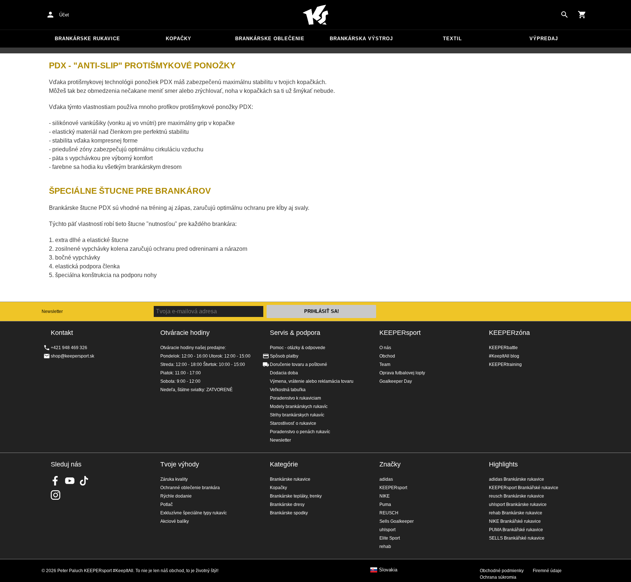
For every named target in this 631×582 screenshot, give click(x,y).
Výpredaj (543, 38)
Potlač (166, 504)
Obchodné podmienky (502, 570)
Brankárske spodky (289, 512)
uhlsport (387, 529)
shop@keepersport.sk (72, 356)
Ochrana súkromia (498, 577)
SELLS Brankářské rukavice (516, 538)
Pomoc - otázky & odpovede (297, 347)
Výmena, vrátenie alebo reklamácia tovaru (311, 381)
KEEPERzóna (509, 332)
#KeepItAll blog (504, 356)
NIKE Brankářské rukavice (515, 521)
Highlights (503, 464)
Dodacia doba (284, 372)
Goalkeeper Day (395, 381)
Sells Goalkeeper (396, 521)
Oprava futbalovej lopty (402, 372)
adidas (386, 479)
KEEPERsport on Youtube (69, 480)
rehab (385, 546)
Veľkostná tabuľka (288, 389)
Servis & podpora (295, 332)
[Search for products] (564, 14)
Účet (64, 15)
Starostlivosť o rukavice (293, 423)
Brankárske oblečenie (270, 38)
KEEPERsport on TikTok (84, 480)
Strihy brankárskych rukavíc (297, 414)
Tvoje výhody (179, 464)
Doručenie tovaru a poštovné (298, 364)
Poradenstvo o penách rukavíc (300, 431)
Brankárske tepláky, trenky (296, 496)
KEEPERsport (400, 332)
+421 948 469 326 (69, 347)
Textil (452, 38)
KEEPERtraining (505, 364)
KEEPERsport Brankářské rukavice (523, 487)
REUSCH (388, 512)
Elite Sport (389, 538)
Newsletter (52, 311)
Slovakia (388, 569)
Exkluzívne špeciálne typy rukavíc (193, 512)
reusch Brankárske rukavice (516, 496)
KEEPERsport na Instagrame (55, 495)
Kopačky (178, 38)
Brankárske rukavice (87, 38)
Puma (385, 504)
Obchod (387, 356)
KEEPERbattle (503, 347)
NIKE (384, 496)
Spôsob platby (284, 356)
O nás (385, 347)
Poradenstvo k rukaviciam (295, 398)
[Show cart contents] (582, 14)
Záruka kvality (174, 479)
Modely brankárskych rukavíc (299, 406)
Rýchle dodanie (176, 496)
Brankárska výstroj (361, 38)
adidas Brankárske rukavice (516, 479)
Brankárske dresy (287, 504)
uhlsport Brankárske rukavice (518, 504)
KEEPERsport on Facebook (55, 480)
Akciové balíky (174, 521)
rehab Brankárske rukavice (515, 512)
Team (384, 364)
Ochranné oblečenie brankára (190, 487)
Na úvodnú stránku (315, 15)
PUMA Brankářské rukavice (516, 529)
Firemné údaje (547, 570)
